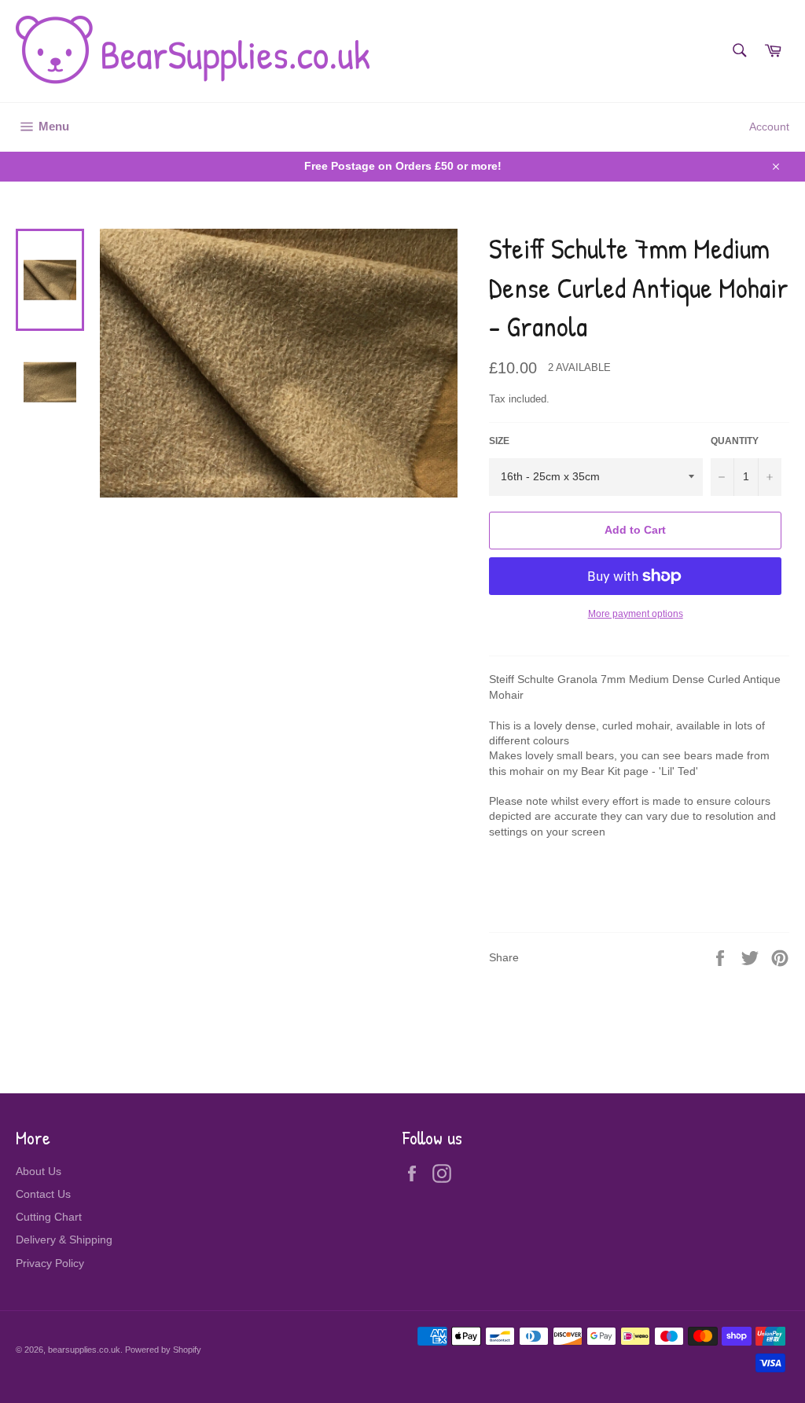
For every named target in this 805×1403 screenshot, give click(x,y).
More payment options (635, 613)
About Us (38, 1171)
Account (769, 126)
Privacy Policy (50, 1263)
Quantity (735, 440)
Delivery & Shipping (64, 1239)
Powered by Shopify (163, 1349)
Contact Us (43, 1194)
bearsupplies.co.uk (84, 1349)
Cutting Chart (49, 1216)
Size (499, 440)
